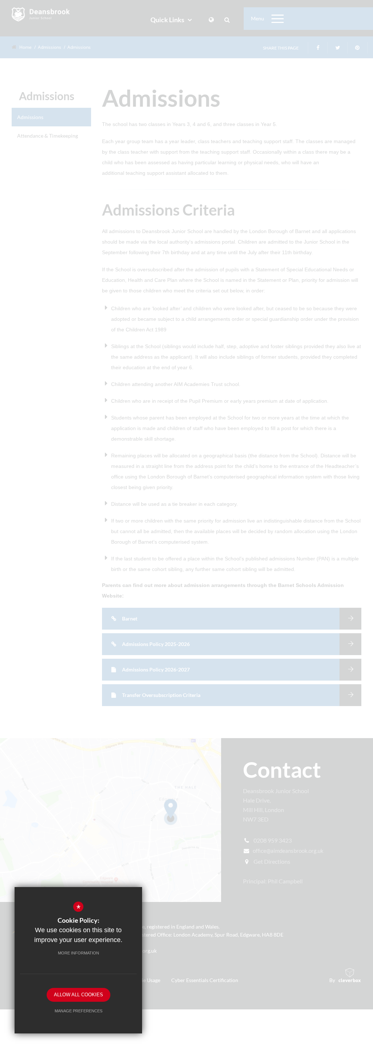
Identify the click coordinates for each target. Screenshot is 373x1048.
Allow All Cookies (78, 994)
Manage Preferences (78, 1011)
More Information (78, 953)
